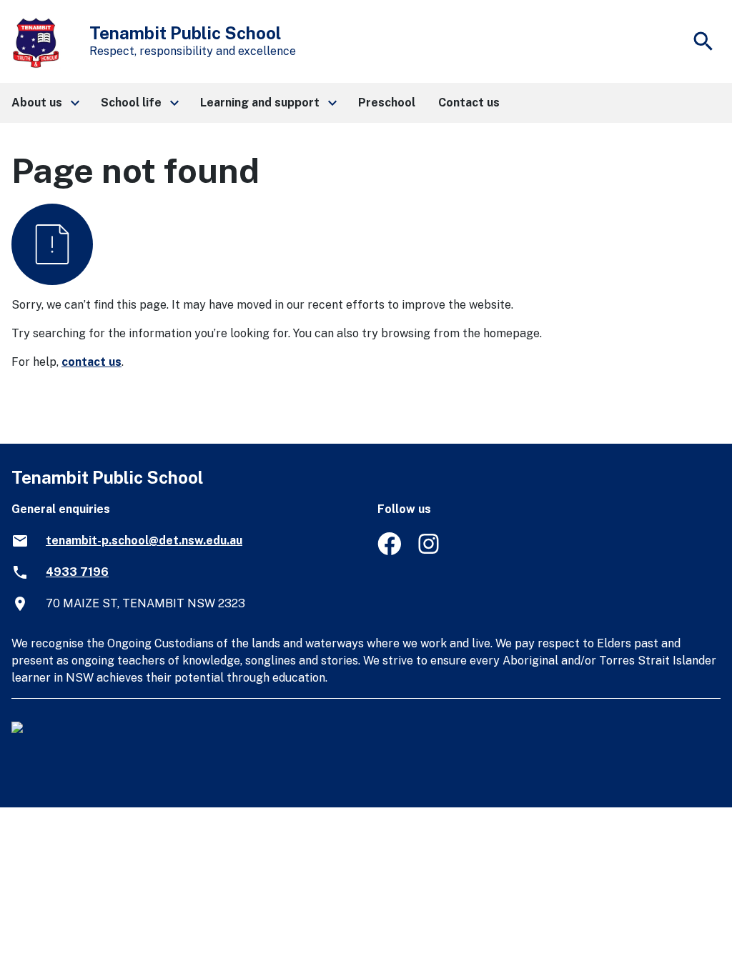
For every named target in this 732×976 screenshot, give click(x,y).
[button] (44, 103)
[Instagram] (430, 551)
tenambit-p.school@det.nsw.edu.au (144, 540)
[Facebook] (389, 551)
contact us (91, 362)
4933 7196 (77, 572)
